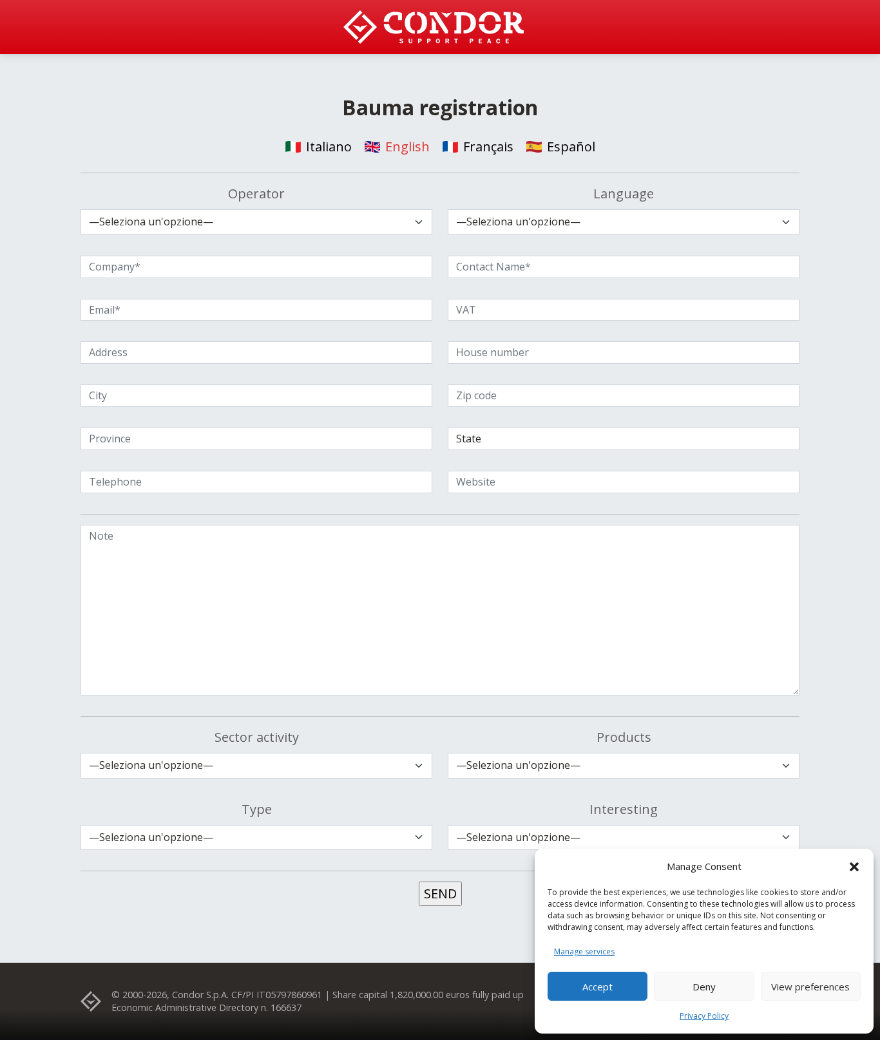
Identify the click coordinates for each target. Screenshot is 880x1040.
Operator (256, 193)
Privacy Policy (704, 1015)
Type (257, 809)
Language (623, 193)
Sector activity (257, 737)
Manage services (584, 951)
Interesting (623, 809)
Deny (704, 986)
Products (624, 737)
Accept (597, 986)
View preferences (810, 986)
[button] (854, 866)
